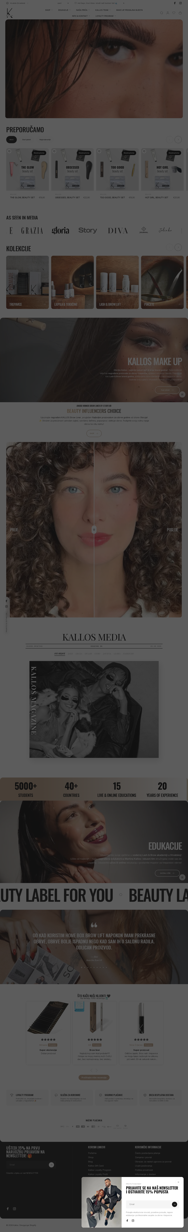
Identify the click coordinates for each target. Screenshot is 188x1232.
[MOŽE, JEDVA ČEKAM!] (174, 1204)
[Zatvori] (178, 1182)
